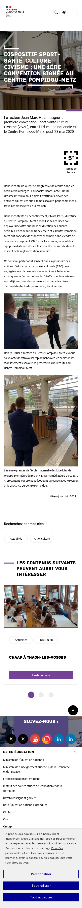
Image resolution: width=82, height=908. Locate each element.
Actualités (16, 538)
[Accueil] (15, 11)
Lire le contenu (41, 675)
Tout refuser (41, 885)
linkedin (59, 739)
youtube (35, 739)
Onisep (7, 826)
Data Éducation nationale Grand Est (25, 805)
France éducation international (22, 779)
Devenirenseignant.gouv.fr (19, 798)
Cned (6, 819)
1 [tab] (31, 695)
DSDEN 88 (46, 640)
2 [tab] (41, 694)
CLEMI (7, 812)
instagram (47, 739)
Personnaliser (41, 874)
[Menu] (74, 13)
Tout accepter (41, 897)
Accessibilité (64, 12)
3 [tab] (51, 694)
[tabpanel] (41, 635)
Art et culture (42, 538)
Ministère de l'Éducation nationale (23, 760)
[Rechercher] (56, 13)
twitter (11, 739)
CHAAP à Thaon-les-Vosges (37, 657)
